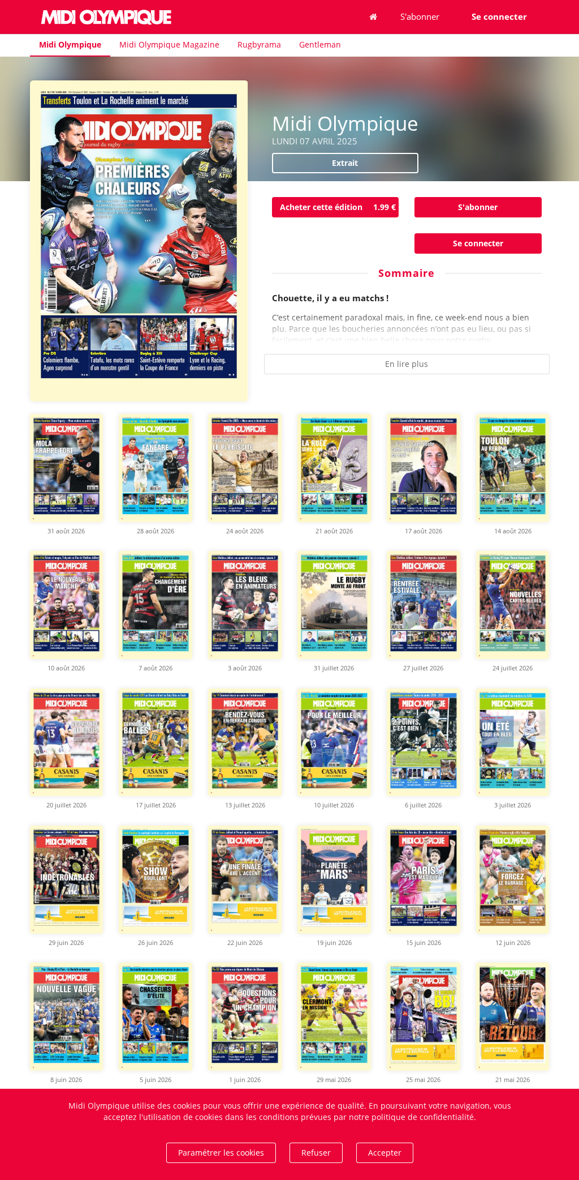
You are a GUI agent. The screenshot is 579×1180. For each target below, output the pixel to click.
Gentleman (320, 44)
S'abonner (419, 16)
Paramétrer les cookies (221, 1152)
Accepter (384, 1152)
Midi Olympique (70, 44)
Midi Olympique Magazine (169, 44)
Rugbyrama (259, 44)
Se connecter (478, 243)
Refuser (316, 1152)
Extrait (345, 162)
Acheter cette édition (338, 207)
